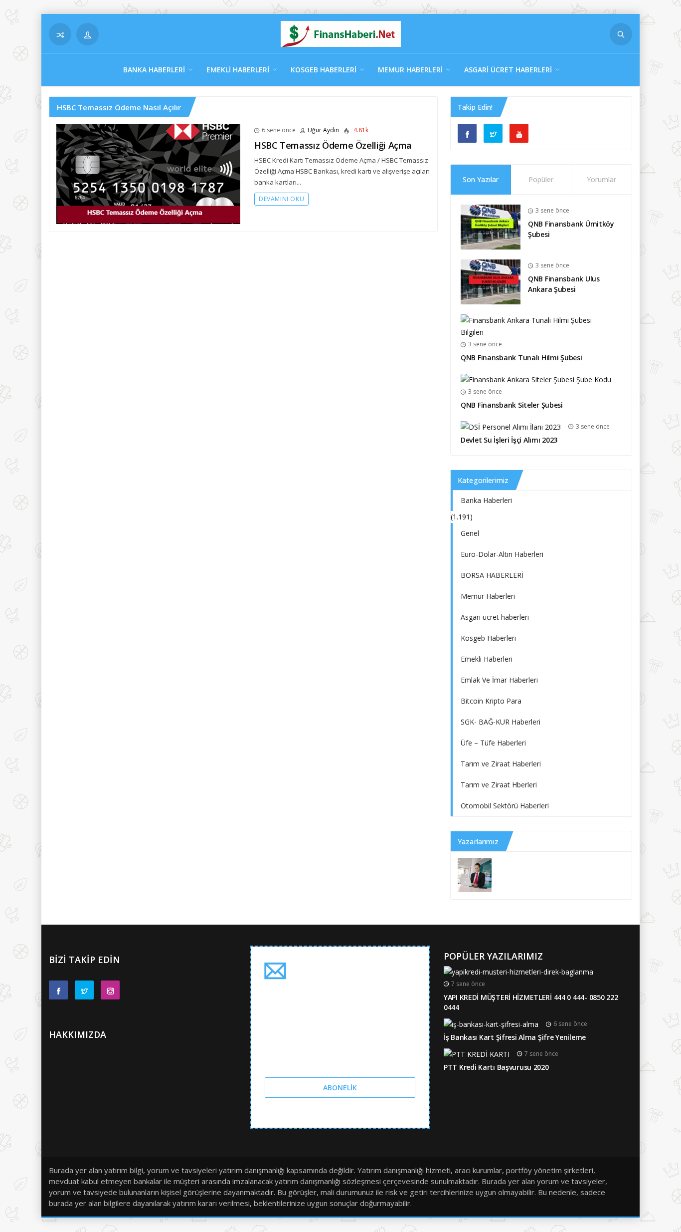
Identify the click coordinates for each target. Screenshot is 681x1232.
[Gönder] (621, 34)
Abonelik (340, 1087)
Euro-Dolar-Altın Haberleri (502, 554)
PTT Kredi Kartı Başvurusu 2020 (496, 1067)
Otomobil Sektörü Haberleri (505, 805)
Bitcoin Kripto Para (491, 701)
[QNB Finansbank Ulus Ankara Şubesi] (490, 281)
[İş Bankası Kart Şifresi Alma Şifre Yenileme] (491, 1023)
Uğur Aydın (323, 130)
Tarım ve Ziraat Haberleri (501, 763)
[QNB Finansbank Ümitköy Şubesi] (490, 226)
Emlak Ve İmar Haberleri (499, 680)
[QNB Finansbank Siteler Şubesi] (536, 379)
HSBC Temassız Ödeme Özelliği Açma (333, 145)
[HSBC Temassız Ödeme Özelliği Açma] (148, 173)
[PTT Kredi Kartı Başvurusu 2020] (477, 1053)
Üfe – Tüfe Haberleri (493, 742)
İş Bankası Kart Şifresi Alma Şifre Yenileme (515, 1037)
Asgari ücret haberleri (508, 69)
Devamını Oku (281, 199)
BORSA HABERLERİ (492, 575)
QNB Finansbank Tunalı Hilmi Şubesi (521, 357)
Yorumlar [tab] (601, 179)
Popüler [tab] (540, 179)
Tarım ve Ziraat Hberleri (499, 784)
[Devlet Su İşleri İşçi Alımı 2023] (511, 426)
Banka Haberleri (154, 69)
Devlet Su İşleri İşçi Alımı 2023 (509, 440)
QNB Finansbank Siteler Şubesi (512, 405)
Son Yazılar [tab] (481, 179)
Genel (470, 533)
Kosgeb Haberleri (323, 69)
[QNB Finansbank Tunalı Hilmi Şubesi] (537, 325)
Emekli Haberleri (237, 69)
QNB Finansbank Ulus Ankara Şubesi (564, 284)
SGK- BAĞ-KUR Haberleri (500, 722)
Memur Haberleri (410, 69)
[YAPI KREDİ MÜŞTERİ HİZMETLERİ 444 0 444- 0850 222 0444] (518, 971)
